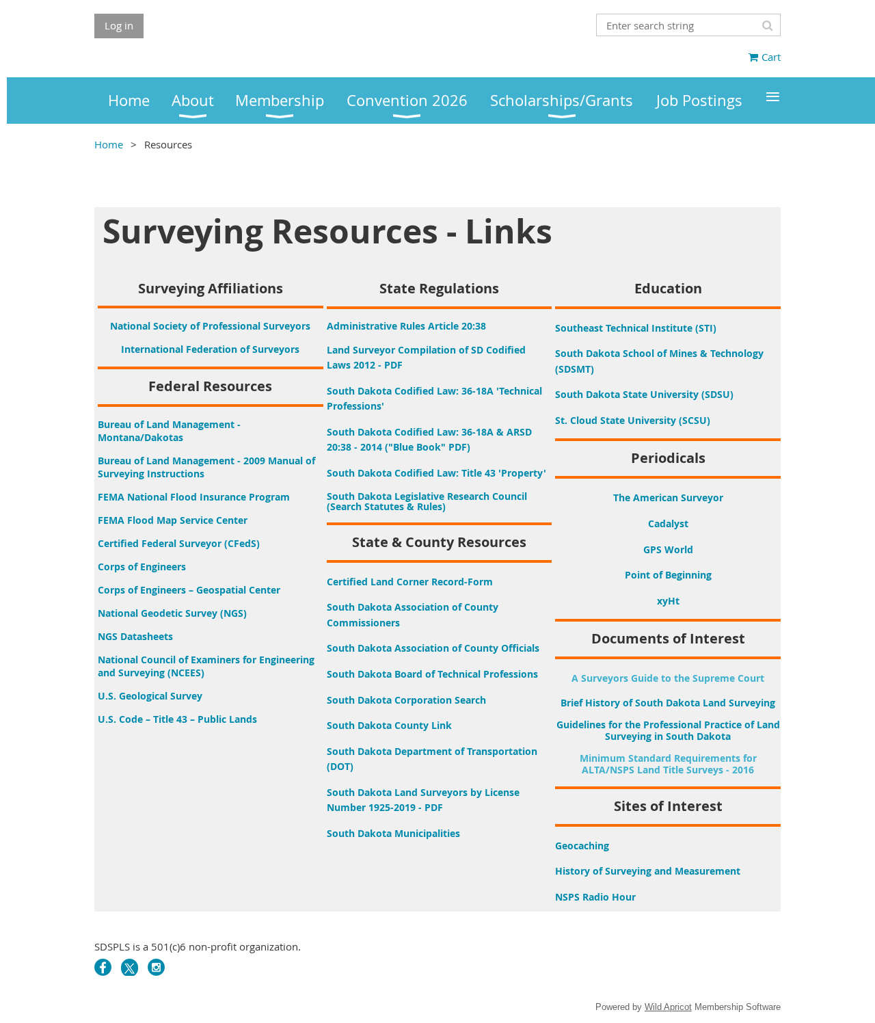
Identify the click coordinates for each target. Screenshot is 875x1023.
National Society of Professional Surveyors (210, 325)
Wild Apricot (668, 1007)
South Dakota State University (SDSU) (644, 394)
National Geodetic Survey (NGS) (172, 613)
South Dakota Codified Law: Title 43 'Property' (436, 472)
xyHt (668, 600)
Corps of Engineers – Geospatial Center (189, 589)
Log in (119, 25)
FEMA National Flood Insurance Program (194, 496)
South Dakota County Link (389, 725)
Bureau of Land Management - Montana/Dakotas (169, 431)
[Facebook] (102, 967)
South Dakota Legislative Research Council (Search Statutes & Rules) (427, 501)
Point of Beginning (668, 574)
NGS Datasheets (135, 636)
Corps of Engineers (142, 566)
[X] (129, 967)
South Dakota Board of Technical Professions (432, 673)
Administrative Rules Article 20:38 (406, 325)
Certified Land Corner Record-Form (410, 581)
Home (108, 144)
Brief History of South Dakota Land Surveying (668, 702)
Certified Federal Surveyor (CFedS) (179, 543)
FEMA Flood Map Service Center (172, 520)
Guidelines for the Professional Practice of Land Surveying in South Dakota (668, 730)
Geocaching (582, 845)
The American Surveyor (668, 497)
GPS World (668, 549)
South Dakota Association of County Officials (433, 647)
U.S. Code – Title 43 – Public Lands (177, 719)
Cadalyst (668, 523)
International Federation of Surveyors (210, 349)
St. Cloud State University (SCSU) (632, 420)
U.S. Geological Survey (150, 695)
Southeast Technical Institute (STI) (635, 327)
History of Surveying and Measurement (647, 870)
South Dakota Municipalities (393, 833)
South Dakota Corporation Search (406, 699)
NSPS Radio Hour (595, 896)
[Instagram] (156, 967)
